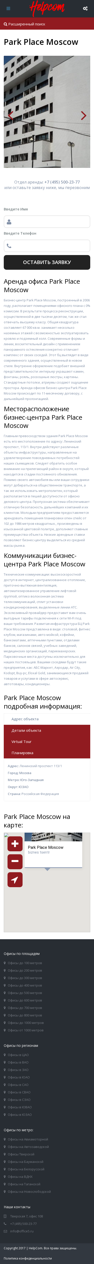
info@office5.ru (22, 1231)
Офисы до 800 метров (25, 1015)
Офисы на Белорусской (26, 1169)
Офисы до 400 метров (25, 985)
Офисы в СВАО (19, 1092)
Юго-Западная (32, 780)
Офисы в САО (18, 1084)
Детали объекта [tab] (26, 730)
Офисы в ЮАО (19, 1077)
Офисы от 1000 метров (26, 1030)
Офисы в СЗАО (19, 1099)
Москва (25, 773)
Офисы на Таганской (24, 1184)
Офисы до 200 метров (25, 970)
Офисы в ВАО (18, 1062)
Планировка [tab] (22, 752)
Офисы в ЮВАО (20, 1107)
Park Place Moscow (45, 847)
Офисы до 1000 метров (26, 1022)
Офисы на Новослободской (29, 1191)
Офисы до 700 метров (25, 1007)
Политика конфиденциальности (28, 1258)
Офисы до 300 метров (25, 978)
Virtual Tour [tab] (22, 741)
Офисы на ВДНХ (20, 1176)
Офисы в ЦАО (18, 1055)
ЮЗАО (24, 787)
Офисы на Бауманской (25, 1161)
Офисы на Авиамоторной (28, 1139)
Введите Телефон (20, 233)
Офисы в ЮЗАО (20, 1114)
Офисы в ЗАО (18, 1069)
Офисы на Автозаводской (28, 1146)
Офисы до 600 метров (25, 1000)
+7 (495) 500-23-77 (23, 1223)
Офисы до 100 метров (25, 963)
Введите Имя (16, 209)
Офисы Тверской (21, 1154)
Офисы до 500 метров (25, 993)
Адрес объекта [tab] (25, 718)
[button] (59, 888)
